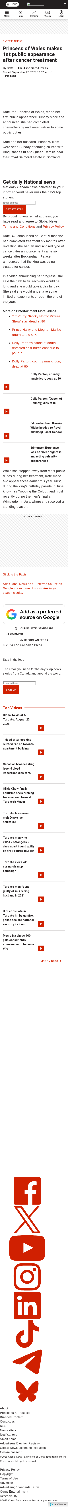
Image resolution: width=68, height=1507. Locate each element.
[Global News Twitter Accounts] (27, 1232)
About (4, 1408)
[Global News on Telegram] (27, 1375)
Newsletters (8, 1430)
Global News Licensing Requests (23, 1448)
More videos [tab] (47, 311)
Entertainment (12, 41)
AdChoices (60, 1504)
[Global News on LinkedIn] (27, 1318)
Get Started (14, 209)
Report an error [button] (36, 640)
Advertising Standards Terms (20, 1487)
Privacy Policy (53, 226)
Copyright (6, 1474)
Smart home (8, 1439)
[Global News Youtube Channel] (27, 1261)
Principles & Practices (15, 1413)
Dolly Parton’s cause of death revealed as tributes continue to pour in (35, 348)
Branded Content (11, 1417)
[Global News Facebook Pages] (27, 1203)
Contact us (7, 1421)
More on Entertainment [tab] (20, 311)
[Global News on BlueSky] (27, 1404)
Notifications (8, 1434)
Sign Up (11, 689)
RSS (3, 1426)
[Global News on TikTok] (27, 1346)
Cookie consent (10, 1452)
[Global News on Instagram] (27, 1289)
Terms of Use (9, 1478)
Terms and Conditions (19, 226)
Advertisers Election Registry (20, 1443)
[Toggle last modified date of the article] (51, 72)
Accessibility (8, 1496)
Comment (17, 634)
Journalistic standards (36, 628)
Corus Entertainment (14, 1491)
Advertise (6, 1483)
